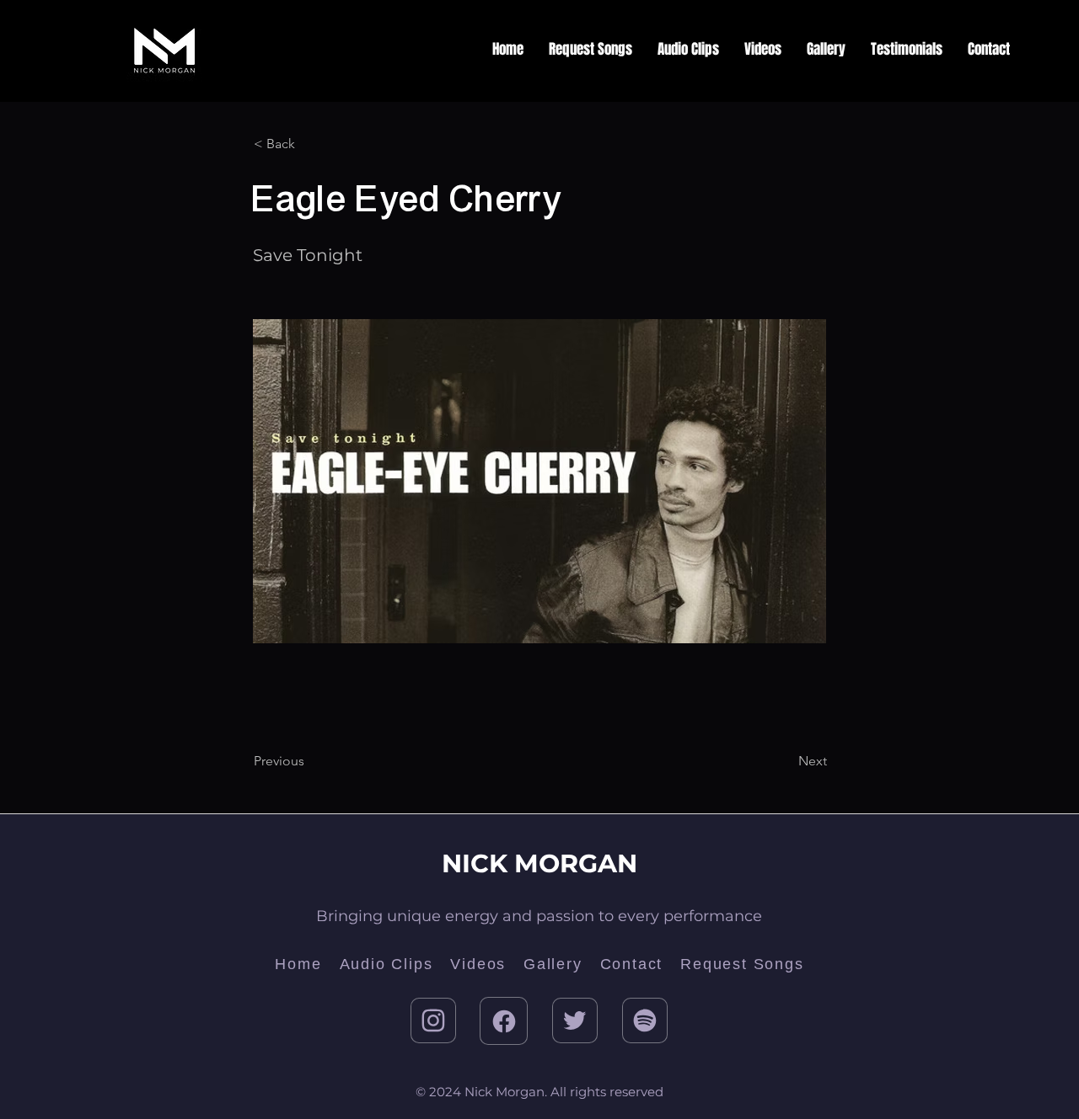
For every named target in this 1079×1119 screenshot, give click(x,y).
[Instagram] (433, 1020)
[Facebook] (504, 1021)
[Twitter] (575, 1020)
